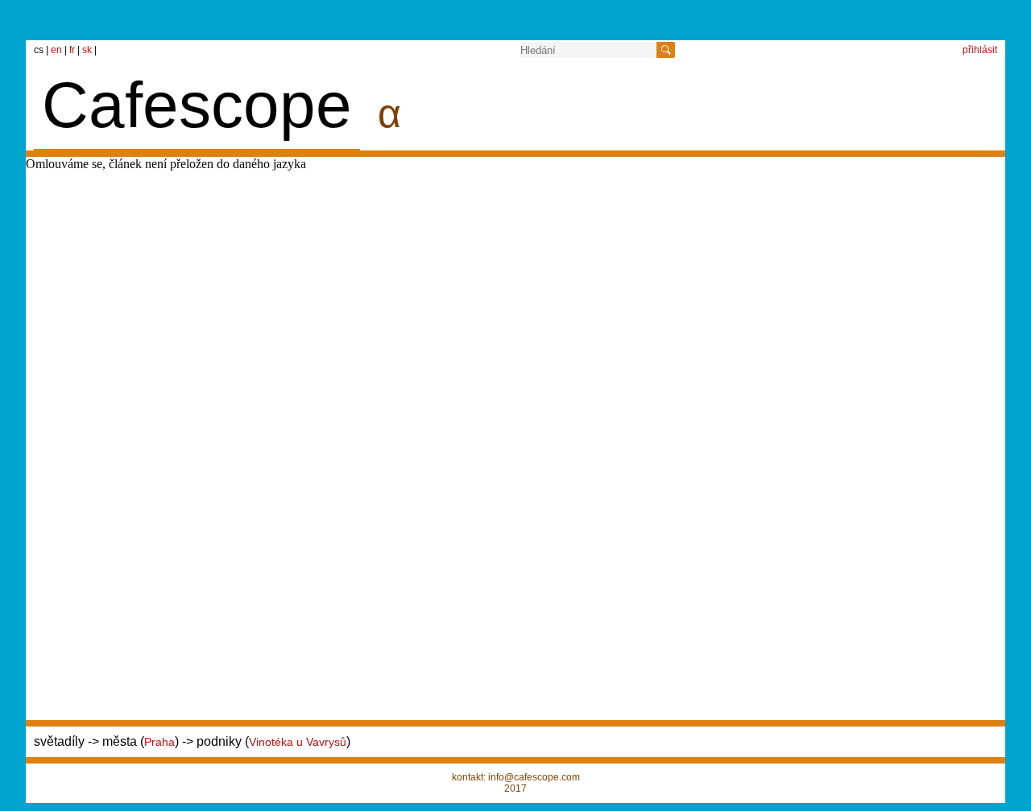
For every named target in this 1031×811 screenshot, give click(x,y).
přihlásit (980, 50)
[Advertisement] (763, 193)
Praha (159, 741)
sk (88, 50)
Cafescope (197, 105)
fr (73, 50)
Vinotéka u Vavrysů (297, 741)
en (57, 50)
